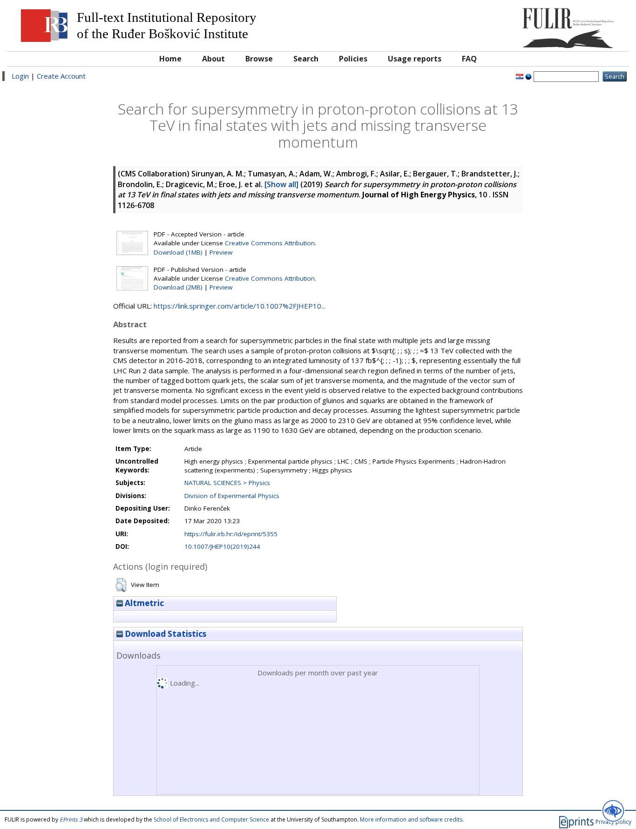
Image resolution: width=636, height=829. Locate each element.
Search (305, 59)
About (213, 59)
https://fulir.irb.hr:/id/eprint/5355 (230, 534)
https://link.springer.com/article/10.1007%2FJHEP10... (239, 305)
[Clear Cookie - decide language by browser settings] (528, 76)
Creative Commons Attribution (270, 243)
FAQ (469, 59)
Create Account (61, 76)
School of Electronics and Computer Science (211, 819)
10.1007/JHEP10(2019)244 (222, 546)
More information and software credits (411, 819)
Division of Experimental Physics (231, 496)
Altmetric (143, 603)
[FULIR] (546, 24)
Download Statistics (164, 633)
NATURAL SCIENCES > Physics (227, 483)
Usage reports (414, 59)
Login (20, 76)
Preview (221, 252)
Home (170, 59)
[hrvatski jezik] (519, 76)
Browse (259, 59)
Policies (353, 59)
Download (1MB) (178, 252)
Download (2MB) (178, 287)
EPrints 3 (71, 819)
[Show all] (281, 184)
